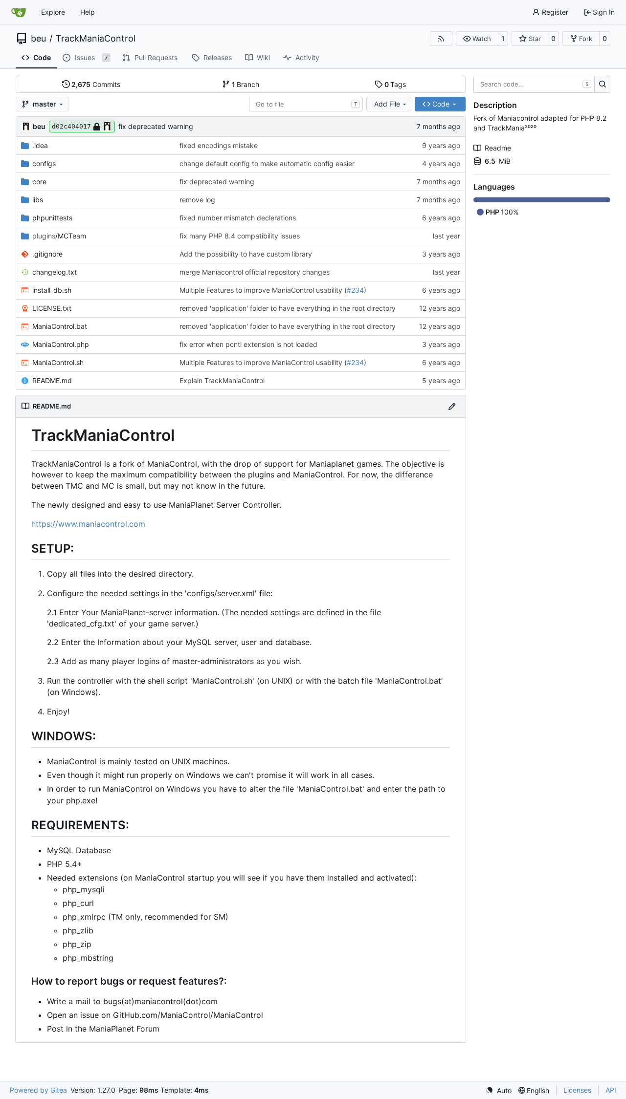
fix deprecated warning (155, 126)
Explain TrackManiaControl (222, 380)
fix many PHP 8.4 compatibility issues (239, 236)
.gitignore (47, 254)
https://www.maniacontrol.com (88, 524)
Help (87, 12)
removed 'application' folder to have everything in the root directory (287, 308)
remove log (197, 199)
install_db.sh (51, 290)
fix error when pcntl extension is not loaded (248, 344)
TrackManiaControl (95, 38)
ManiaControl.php (60, 344)
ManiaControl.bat (59, 326)
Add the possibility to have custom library (245, 254)
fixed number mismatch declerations (237, 218)
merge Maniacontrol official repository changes (254, 272)
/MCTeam (59, 236)
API (610, 1090)
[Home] (18, 12)
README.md (52, 380)
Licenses (577, 1090)
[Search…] (602, 84)
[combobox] (306, 104)
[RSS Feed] (441, 38)
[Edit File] (452, 406)
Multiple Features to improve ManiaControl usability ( (263, 290)
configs (44, 163)
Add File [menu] (387, 104)
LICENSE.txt (51, 308)
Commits (95, 84)
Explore (53, 12)
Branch (246, 84)
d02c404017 (71, 126)
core (39, 181)
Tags (395, 84)
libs (37, 199)
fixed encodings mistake (218, 145)
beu (38, 38)
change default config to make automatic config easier (267, 163)
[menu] (499, 1090)
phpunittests (52, 218)
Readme (498, 148)
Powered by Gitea (38, 1090)
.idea (40, 145)
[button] (477, 38)
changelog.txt (54, 272)
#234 (355, 290)
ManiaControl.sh (58, 362)
